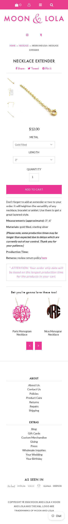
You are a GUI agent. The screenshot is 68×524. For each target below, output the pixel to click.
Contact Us (34, 389)
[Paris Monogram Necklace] (22, 324)
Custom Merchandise (34, 437)
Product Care (34, 397)
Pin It (48, 68)
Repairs (34, 406)
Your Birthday (34, 458)
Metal (34, 137)
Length (34, 152)
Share (22, 68)
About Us (34, 385)
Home (12, 45)
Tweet (36, 68)
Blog (34, 429)
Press (34, 446)
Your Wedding (34, 454)
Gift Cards (34, 433)
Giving (34, 441)
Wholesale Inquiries (34, 450)
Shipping (34, 410)
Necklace (24, 45)
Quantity (34, 169)
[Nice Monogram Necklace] (53, 324)
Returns (34, 402)
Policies (34, 393)
